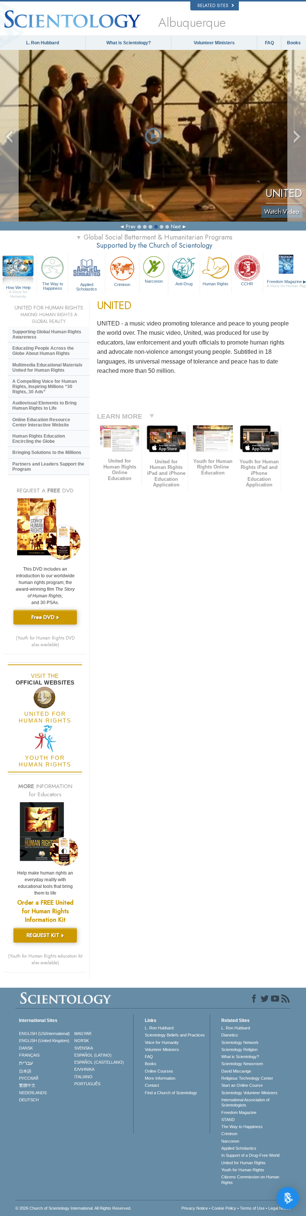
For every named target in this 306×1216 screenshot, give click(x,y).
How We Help (18, 287)
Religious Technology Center (247, 1078)
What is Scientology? (128, 42)
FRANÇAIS (29, 1055)
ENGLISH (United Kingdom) (44, 1040)
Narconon (154, 281)
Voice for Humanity (162, 1042)
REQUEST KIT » (45, 935)
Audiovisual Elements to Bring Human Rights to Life (44, 405)
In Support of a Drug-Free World (250, 1155)
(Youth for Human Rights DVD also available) (45, 641)
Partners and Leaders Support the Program (48, 466)
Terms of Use (252, 1208)
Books (294, 42)
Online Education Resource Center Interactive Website (41, 422)
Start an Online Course (242, 1085)
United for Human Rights (243, 1163)
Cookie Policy (224, 1208)
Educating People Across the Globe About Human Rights (43, 351)
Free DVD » (45, 617)
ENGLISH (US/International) (44, 1033)
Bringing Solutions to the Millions (46, 452)
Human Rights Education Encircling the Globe (38, 439)
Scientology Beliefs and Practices (175, 1035)
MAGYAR (82, 1033)
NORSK (81, 1040)
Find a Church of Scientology (171, 1092)
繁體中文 (27, 1085)
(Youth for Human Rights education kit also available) (45, 959)
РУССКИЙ (28, 1078)
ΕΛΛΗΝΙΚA (84, 1069)
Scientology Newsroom (242, 1063)
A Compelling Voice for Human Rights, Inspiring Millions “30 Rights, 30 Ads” (44, 386)
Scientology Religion (239, 1049)
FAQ (269, 42)
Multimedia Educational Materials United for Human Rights (47, 367)
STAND (228, 1119)
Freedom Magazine (238, 1112)
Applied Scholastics (86, 286)
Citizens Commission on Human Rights (250, 1179)
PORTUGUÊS (87, 1084)
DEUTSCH (29, 1100)
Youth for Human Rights (242, 1170)
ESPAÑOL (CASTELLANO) (99, 1062)
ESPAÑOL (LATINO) (93, 1055)
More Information (160, 1078)
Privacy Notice (194, 1208)
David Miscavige (236, 1071)
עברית (26, 1063)
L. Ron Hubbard (42, 42)
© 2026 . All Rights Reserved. (73, 1208)
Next (176, 226)
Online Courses (159, 1071)
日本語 (25, 1071)
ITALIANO (83, 1076)
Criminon (122, 284)
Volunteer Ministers (214, 42)
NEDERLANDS (33, 1092)
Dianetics (229, 1035)
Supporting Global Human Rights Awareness (46, 334)
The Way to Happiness (52, 286)
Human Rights (215, 284)
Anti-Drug (184, 284)
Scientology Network (240, 1042)
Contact (152, 1085)
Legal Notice (279, 1208)
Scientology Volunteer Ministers (249, 1092)
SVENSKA (83, 1048)
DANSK (26, 1048)
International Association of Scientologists (245, 1102)
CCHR (247, 284)
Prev (130, 226)
